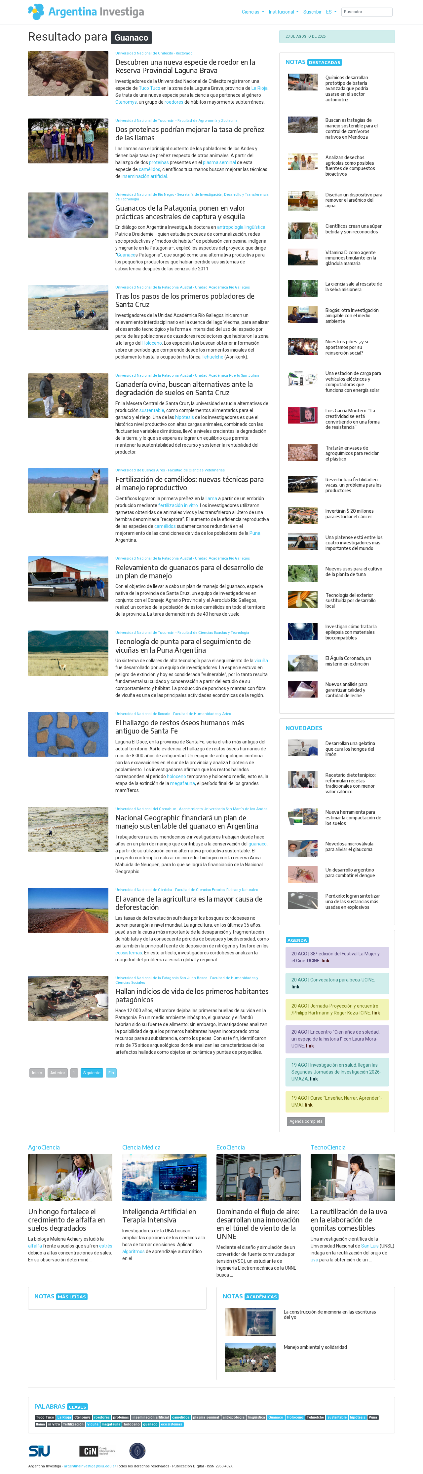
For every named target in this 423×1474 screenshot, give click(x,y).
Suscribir (312, 12)
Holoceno (152, 343)
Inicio (37, 1073)
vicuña (261, 660)
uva (314, 1259)
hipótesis (184, 417)
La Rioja (259, 88)
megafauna (182, 783)
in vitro (191, 505)
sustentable (151, 410)
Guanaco (126, 254)
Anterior (57, 1073)
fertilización (170, 505)
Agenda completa (306, 1121)
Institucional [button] (282, 12)
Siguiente (91, 1073)
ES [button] (329, 12)
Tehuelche (212, 357)
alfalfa (35, 1246)
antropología (230, 227)
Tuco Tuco (149, 88)
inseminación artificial (144, 176)
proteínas (159, 162)
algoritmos (133, 1251)
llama (211, 498)
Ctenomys (126, 102)
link (325, 960)
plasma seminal (219, 162)
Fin (111, 1073)
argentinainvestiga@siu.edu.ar (89, 1466)
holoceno (176, 776)
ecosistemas (128, 952)
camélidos (149, 169)
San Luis (370, 1246)
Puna (255, 533)
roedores (174, 102)
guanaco (258, 843)
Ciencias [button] (251, 12)
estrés (105, 1246)
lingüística (255, 227)
